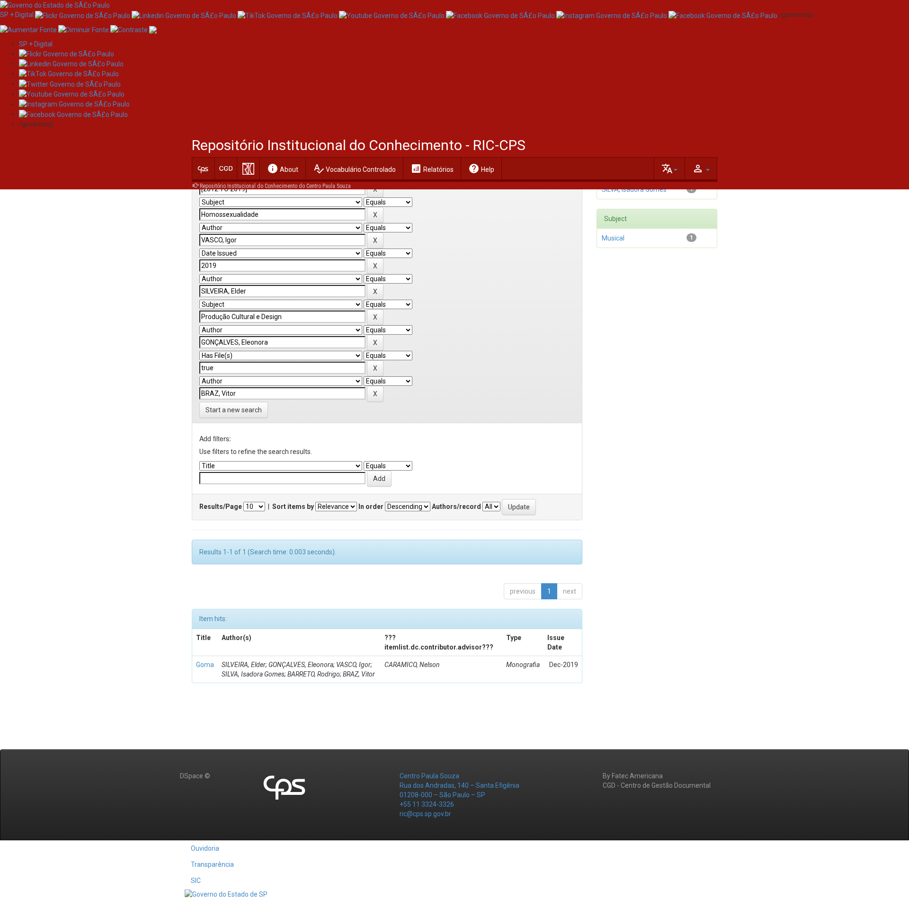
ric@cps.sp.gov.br (425, 814)
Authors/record (456, 506)
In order (370, 506)
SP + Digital (17, 14)
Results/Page (220, 506)
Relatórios (432, 168)
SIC (196, 880)
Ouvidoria (205, 848)
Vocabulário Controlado (354, 168)
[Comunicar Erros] (153, 29)
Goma (205, 664)
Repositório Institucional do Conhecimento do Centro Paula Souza (275, 186)
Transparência (212, 864)
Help (481, 168)
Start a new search (233, 410)
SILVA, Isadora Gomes (634, 189)
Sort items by (293, 506)
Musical (613, 238)
